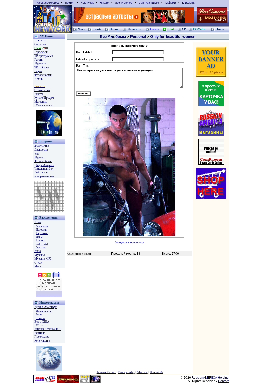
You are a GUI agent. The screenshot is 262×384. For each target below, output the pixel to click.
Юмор (38, 222)
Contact (223, 381)
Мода (37, 266)
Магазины (40, 101)
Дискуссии (41, 149)
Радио (38, 71)
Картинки (42, 233)
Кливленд (188, 2)
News (81, 29)
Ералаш (40, 240)
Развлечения (48, 218)
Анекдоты (42, 225)
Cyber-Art (42, 243)
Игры (39, 236)
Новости (39, 40)
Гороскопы (41, 52)
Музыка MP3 (43, 258)
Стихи (38, 262)
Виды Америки (45, 165)
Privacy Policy (126, 372)
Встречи (45, 141)
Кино (37, 251)
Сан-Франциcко (149, 2)
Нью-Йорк (87, 2)
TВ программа (43, 56)
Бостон (69, 2)
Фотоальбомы (43, 75)
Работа (38, 94)
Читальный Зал (43, 168)
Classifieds (134, 29)
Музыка (39, 255)
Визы (39, 314)
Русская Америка (47, 2)
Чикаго (104, 2)
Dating (114, 29)
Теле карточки (44, 105)
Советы (40, 318)
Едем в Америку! (45, 307)
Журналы (40, 63)
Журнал (39, 157)
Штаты (40, 325)
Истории (41, 229)
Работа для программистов (44, 174)
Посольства (41, 336)
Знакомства (41, 146)
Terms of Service (106, 372)
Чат (36, 153)
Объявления (42, 90)
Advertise (142, 372)
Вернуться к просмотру (129, 242)
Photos (219, 29)
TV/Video (199, 29)
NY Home (46, 36)
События (40, 44)
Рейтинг (39, 333)
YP (184, 29)
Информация (49, 302)
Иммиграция (43, 310)
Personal (138, 36)
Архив (38, 79)
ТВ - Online (41, 67)
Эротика (41, 247)
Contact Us (156, 372)
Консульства (42, 340)
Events (96, 29)
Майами (170, 2)
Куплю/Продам (44, 98)
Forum (154, 29)
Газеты (38, 59)
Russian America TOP (47, 329)
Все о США (41, 321)
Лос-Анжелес (123, 2)
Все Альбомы (113, 36)
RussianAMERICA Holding (210, 377)
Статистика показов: (79, 253)
